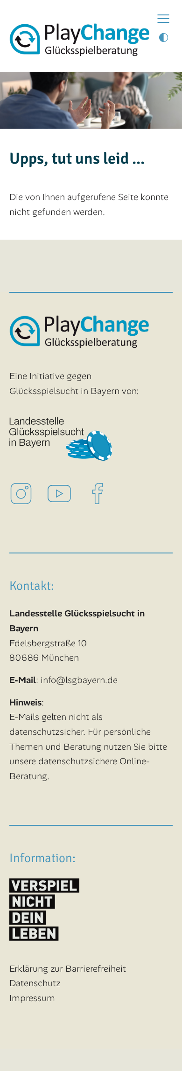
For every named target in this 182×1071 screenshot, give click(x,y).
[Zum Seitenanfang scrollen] (159, 1048)
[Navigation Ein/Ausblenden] (163, 18)
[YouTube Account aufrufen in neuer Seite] (67, 492)
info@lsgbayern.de (79, 680)
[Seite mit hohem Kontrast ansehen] (163, 38)
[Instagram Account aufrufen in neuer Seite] (28, 492)
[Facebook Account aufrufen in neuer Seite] (105, 492)
